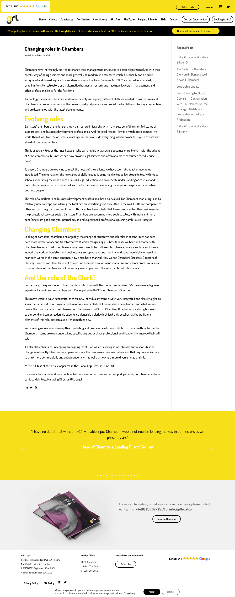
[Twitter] (228, 6)
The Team (129, 19)
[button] (25, 6)
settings (132, 593)
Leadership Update (188, 86)
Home (42, 19)
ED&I (163, 19)
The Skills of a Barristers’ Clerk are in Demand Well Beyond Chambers (192, 74)
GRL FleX (115, 19)
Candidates (67, 19)
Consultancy (100, 19)
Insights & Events (147, 19)
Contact (174, 19)
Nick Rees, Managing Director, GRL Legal (58, 379)
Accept (152, 591)
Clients (53, 19)
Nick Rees (32, 55)
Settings (170, 591)
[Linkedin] (220, 6)
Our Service (83, 19)
